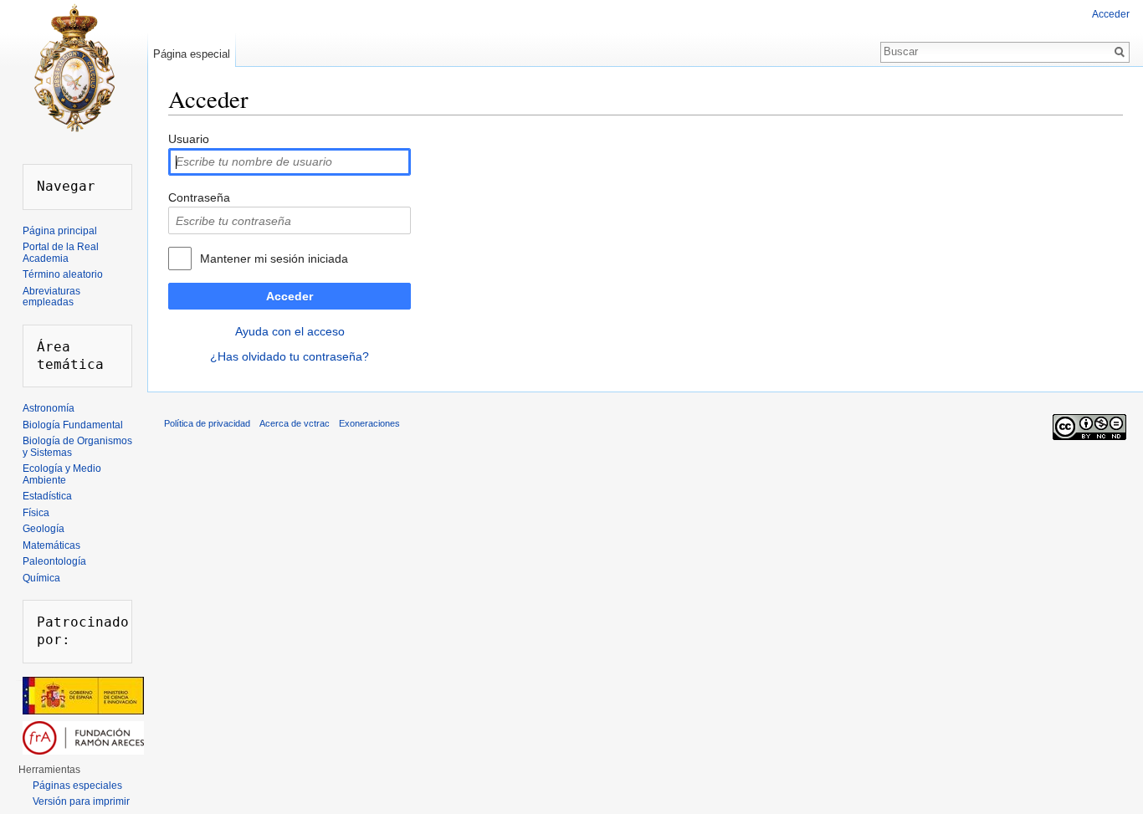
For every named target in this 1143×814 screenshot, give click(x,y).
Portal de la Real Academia (61, 252)
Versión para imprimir (81, 801)
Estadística (47, 496)
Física (36, 513)
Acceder (289, 296)
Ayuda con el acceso (290, 331)
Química (41, 578)
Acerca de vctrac (294, 423)
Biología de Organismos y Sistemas (77, 446)
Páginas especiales (77, 785)
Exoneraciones (369, 423)
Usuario (188, 139)
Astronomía (48, 408)
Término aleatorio (63, 274)
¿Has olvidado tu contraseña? (289, 356)
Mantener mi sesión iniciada (274, 258)
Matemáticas (51, 545)
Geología (43, 529)
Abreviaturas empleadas (51, 297)
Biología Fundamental (73, 425)
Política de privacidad (207, 423)
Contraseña (199, 197)
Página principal (60, 231)
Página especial (191, 54)
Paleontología (54, 561)
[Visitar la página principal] (74, 67)
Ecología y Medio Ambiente (62, 474)
